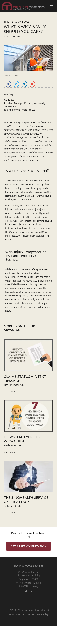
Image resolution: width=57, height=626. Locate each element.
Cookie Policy (42, 614)
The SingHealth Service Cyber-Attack (26, 499)
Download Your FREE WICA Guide (24, 439)
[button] (8, 84)
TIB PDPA (30, 614)
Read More (9, 392)
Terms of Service (16, 614)
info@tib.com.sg (28, 586)
